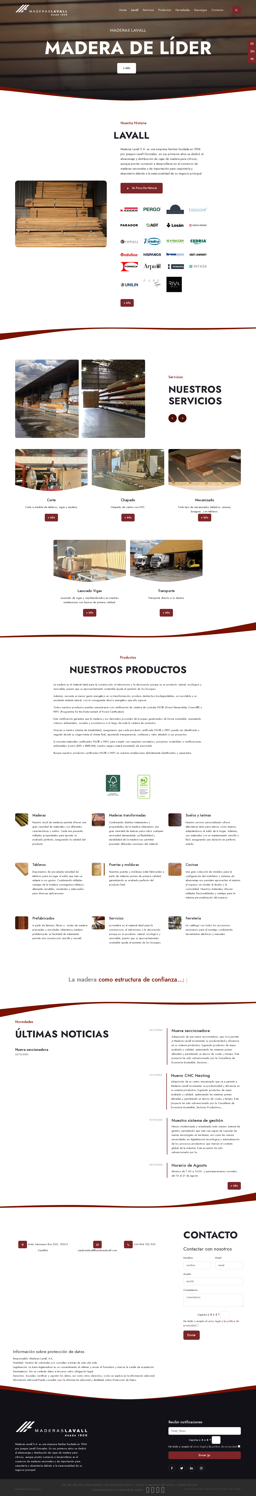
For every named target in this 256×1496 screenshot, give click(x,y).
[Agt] (152, 225)
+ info (126, 68)
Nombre (188, 1258)
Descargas (200, 10)
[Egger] (129, 209)
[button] (172, 418)
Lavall (134, 10)
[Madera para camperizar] (175, 209)
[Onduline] (129, 254)
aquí (59, 1380)
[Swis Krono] (198, 225)
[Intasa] (198, 266)
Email (218, 1258)
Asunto (187, 1274)
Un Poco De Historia (144, 188)
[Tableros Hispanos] (152, 254)
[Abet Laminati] (198, 254)
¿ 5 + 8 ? (205, 1440)
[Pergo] (152, 209)
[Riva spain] (174, 284)
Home (122, 10)
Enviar (191, 1335)
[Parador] (129, 225)
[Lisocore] (198, 209)
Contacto (217, 10)
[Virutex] (152, 241)
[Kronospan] (175, 254)
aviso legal (214, 1321)
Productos (164, 10)
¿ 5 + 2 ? (214, 1314)
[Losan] (175, 225)
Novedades (183, 10)
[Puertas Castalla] (129, 241)
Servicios (148, 10)
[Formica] (129, 266)
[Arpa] (152, 266)
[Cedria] (198, 241)
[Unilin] (129, 284)
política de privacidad (224, 1447)
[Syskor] (175, 241)
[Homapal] (175, 266)
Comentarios (190, 1290)
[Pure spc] (152, 284)
